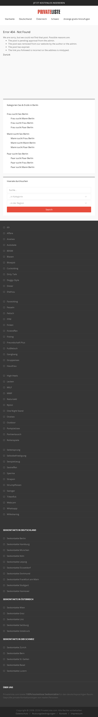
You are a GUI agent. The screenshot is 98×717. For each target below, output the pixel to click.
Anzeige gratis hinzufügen (77, 18)
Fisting (10, 336)
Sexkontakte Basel (16, 664)
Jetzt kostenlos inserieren (49, 2)
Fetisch (10, 313)
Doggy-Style (13, 280)
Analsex (11, 239)
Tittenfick (11, 496)
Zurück (6, 54)
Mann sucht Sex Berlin (18, 133)
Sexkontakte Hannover (18, 591)
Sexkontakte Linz (15, 619)
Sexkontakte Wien (16, 607)
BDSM (10, 250)
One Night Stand (15, 410)
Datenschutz (22, 713)
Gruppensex (13, 360)
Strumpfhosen (14, 484)
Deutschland (25, 18)
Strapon (11, 479)
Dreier (10, 285)
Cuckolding (12, 268)
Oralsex (11, 416)
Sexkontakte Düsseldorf (19, 567)
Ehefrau (11, 291)
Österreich (41, 18)
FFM (9, 319)
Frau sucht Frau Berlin (22, 122)
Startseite (10, 18)
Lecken (10, 381)
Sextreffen (12, 467)
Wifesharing (13, 514)
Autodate (11, 244)
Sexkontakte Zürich (16, 647)
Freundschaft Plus (16, 342)
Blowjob (11, 262)
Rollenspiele (13, 440)
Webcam (11, 502)
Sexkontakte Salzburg (18, 625)
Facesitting (12, 301)
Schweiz (55, 18)
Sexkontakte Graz (15, 613)
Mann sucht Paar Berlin (22, 147)
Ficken (10, 324)
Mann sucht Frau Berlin (22, 138)
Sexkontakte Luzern (17, 670)
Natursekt (12, 399)
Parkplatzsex (13, 428)
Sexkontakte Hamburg (18, 544)
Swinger (11, 490)
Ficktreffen (12, 330)
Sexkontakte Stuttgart (18, 585)
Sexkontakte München (18, 550)
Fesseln (10, 307)
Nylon (10, 404)
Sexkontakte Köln (15, 555)
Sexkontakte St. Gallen (18, 659)
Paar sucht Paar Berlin (22, 158)
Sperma (11, 473)
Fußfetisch (12, 348)
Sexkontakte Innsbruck (18, 630)
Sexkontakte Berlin (16, 538)
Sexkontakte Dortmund (18, 573)
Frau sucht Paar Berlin (22, 127)
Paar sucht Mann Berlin (22, 167)
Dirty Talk (12, 274)
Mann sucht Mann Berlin (23, 142)
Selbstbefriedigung (16, 455)
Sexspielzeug (13, 461)
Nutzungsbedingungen (43, 713)
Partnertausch (14, 434)
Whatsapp (12, 508)
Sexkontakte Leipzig (17, 561)
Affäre (10, 233)
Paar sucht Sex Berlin (17, 153)
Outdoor (11, 422)
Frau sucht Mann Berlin (22, 118)
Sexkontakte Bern (15, 653)
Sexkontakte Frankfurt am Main (23, 579)
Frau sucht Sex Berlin (17, 113)
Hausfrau (12, 365)
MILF (9, 387)
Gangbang (12, 354)
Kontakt (63, 713)
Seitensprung (13, 449)
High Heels (12, 375)
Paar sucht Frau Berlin (22, 162)
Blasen (10, 256)
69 (8, 227)
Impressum (76, 713)
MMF (9, 393)
